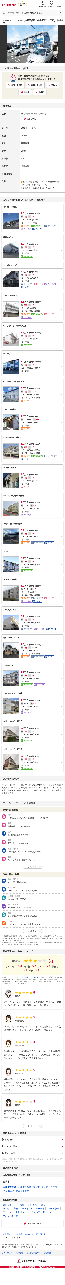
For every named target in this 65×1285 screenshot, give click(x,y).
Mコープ (47, 1212)
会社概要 (47, 1253)
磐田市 (54, 85)
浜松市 (27, 1234)
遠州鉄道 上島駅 (30, 188)
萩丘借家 (7, 1205)
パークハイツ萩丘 (36, 1205)
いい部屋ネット (8, 1234)
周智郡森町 (8, 1191)
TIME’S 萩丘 (53, 1208)
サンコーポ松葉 (10, 1216)
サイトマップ (7, 1253)
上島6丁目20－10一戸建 (32, 1208)
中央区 (35, 1234)
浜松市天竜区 (22, 1191)
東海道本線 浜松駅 (31, 182)
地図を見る (31, 119)
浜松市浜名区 (36, 85)
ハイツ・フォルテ (31, 1212)
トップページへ (34, 1223)
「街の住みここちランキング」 (30, 977)
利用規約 (19, 1253)
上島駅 (41, 92)
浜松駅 (26, 92)
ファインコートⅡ (11, 1212)
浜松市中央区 (16, 85)
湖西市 (45, 1187)
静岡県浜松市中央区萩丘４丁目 (35, 114)
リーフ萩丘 (20, 1205)
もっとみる (32, 867)
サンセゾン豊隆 (10, 1208)
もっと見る (32, 1126)
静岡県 (6, 1181)
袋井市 (53, 1187)
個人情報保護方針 (33, 1253)
